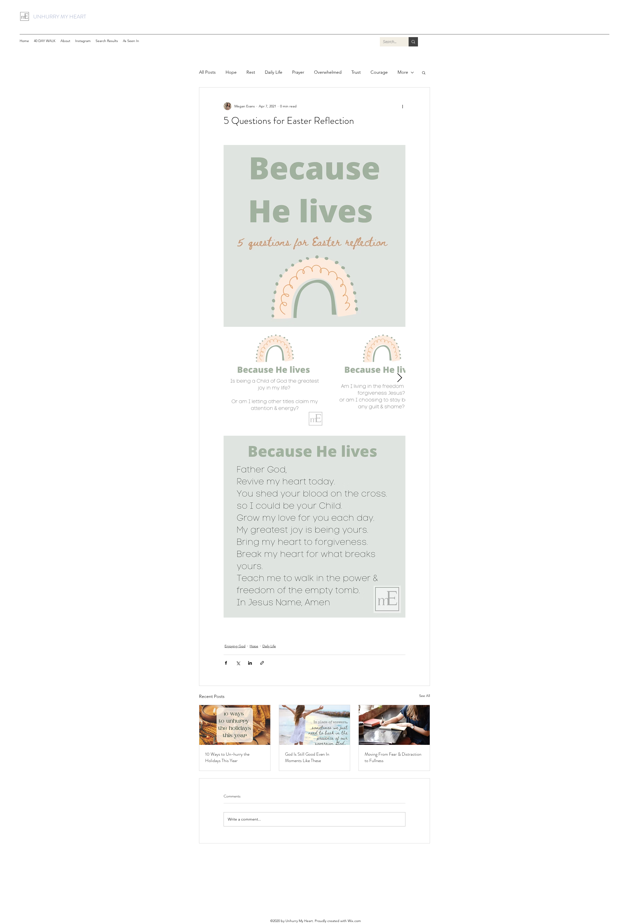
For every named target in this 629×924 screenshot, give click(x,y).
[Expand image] (275, 378)
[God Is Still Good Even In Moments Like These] (314, 725)
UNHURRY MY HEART (59, 16)
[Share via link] (262, 663)
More (403, 72)
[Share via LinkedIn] (250, 663)
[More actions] (402, 106)
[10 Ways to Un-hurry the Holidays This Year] (234, 725)
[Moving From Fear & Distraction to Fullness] (394, 725)
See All (424, 695)
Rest (250, 72)
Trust (356, 72)
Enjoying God (235, 646)
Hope (231, 72)
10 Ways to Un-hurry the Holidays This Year (227, 757)
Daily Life (273, 72)
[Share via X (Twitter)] (238, 663)
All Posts (207, 72)
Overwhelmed (328, 72)
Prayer (298, 72)
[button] (131, 40)
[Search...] (413, 41)
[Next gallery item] (399, 378)
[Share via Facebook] (226, 663)
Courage (379, 72)
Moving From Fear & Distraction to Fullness (393, 757)
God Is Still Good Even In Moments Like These (307, 757)
